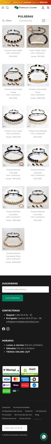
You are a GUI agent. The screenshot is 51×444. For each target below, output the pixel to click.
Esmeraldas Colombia (17, 435)
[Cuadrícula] (43, 20)
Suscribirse (12, 298)
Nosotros (29, 411)
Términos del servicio (23, 415)
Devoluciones (25, 418)
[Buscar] (9, 8)
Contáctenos (41, 411)
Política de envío (9, 418)
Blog (37, 415)
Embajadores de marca (12, 411)
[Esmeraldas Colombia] (25, 7)
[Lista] (47, 20)
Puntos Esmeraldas (21, 407)
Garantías (6, 407)
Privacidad (6, 415)
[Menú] (3, 8)
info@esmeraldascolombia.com (22, 321)
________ (37, 418)
